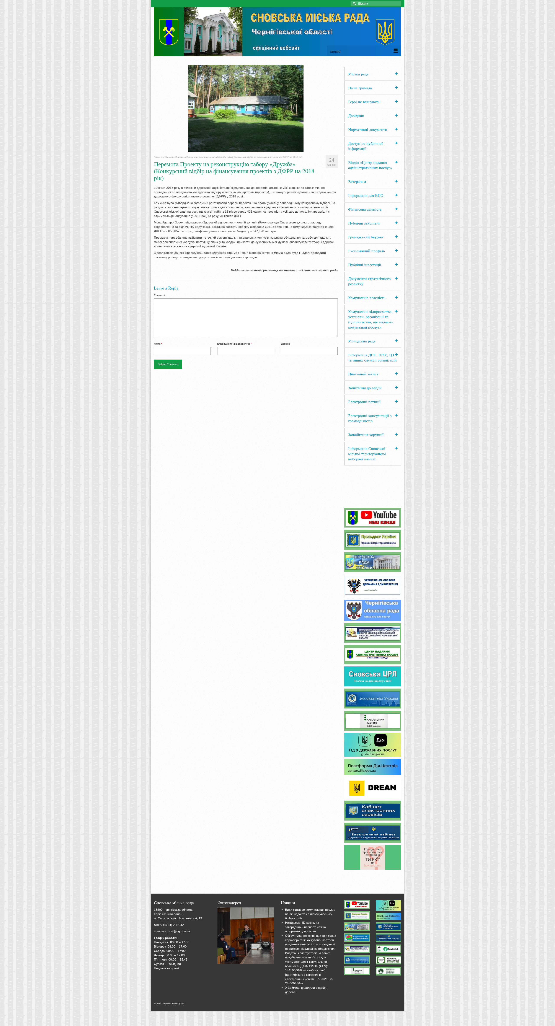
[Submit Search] (354, 3)
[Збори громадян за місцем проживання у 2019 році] (245, 935)
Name (158, 343)
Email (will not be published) (234, 343)
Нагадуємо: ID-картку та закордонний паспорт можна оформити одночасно (305, 927)
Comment (159, 295)
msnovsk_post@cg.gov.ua (172, 931)
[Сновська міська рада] (277, 31)
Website (285, 343)
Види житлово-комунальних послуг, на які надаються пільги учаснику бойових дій (310, 914)
